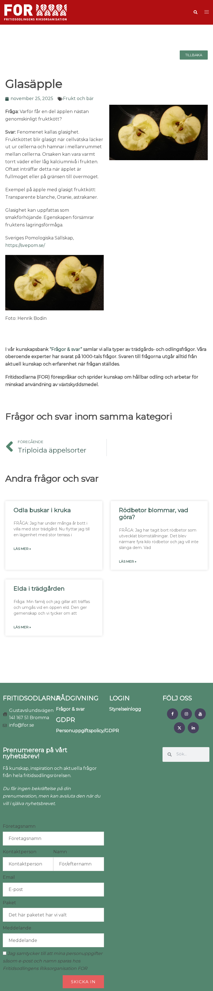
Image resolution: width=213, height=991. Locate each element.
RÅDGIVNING (77, 698)
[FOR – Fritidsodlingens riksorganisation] (35, 12)
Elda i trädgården (39, 588)
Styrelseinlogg (125, 709)
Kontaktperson (19, 851)
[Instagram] (186, 713)
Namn (60, 851)
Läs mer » (22, 548)
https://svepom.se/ (25, 245)
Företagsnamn (19, 826)
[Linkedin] (193, 727)
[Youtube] (200, 713)
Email (9, 877)
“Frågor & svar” (66, 349)
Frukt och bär (78, 98)
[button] (195, 12)
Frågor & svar (70, 709)
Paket (9, 902)
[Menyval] (172, 713)
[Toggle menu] (206, 12)
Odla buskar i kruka (42, 510)
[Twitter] (179, 727)
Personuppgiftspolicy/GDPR (87, 730)
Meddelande (17, 928)
